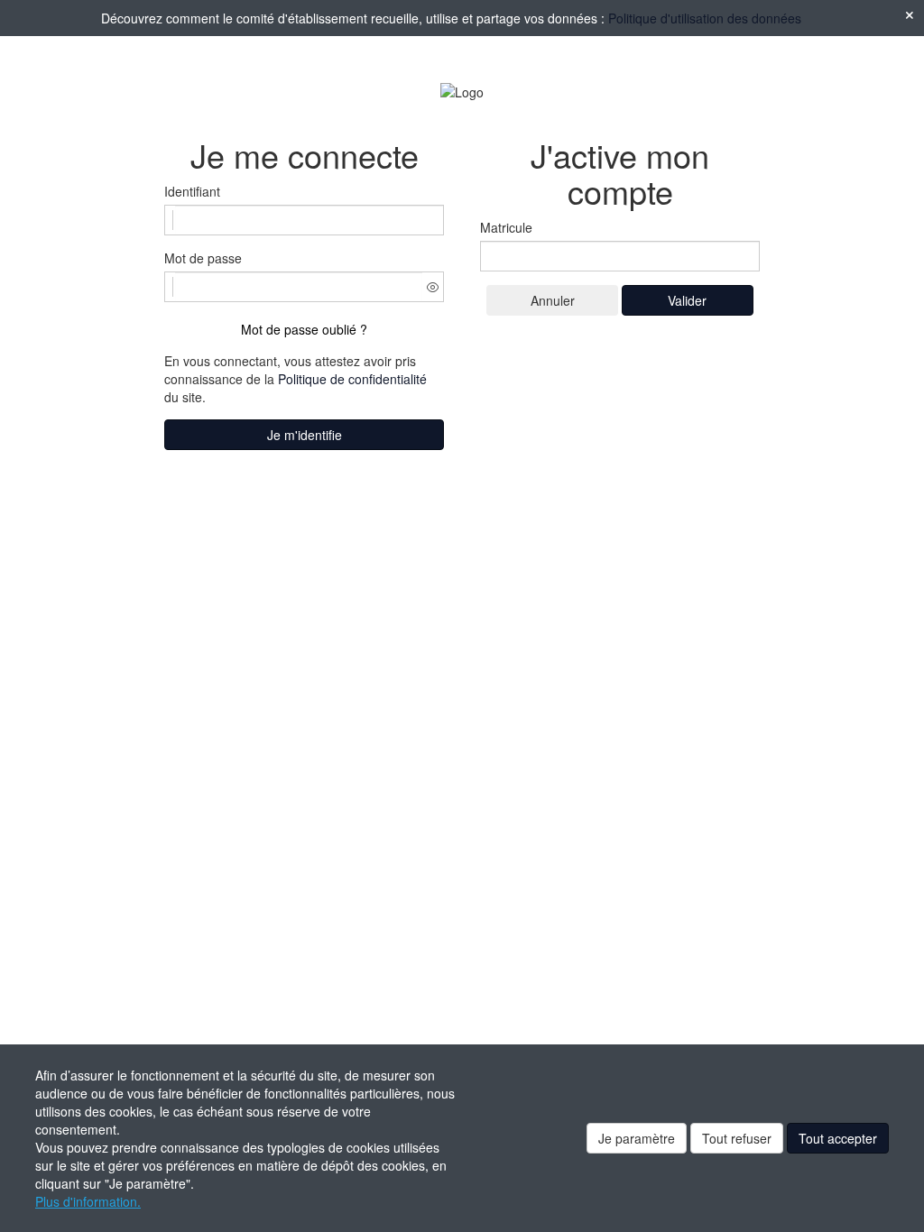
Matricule (506, 227)
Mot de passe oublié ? (304, 329)
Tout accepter (838, 1138)
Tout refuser (737, 1138)
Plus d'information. (88, 1201)
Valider (687, 300)
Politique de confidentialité (352, 379)
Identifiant (192, 191)
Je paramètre (636, 1138)
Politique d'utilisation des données (704, 18)
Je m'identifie (304, 435)
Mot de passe (203, 258)
